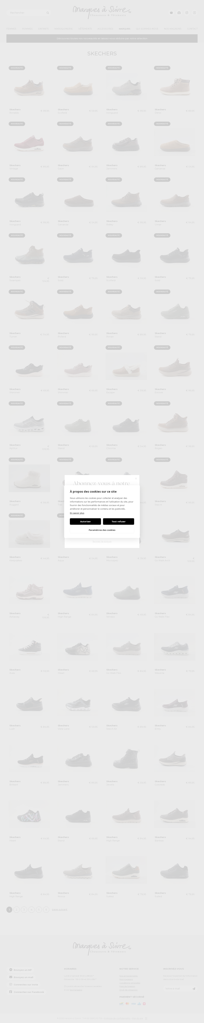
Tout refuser (119, 521)
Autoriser (85, 521)
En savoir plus (77, 512)
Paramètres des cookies (102, 529)
